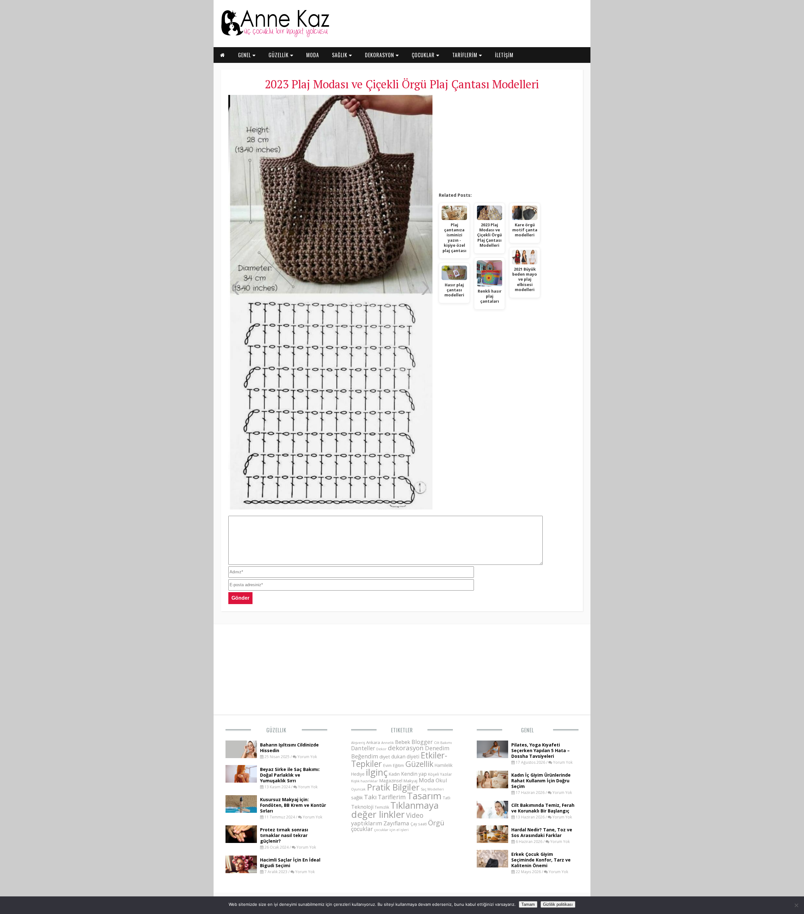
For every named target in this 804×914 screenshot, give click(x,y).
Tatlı (446, 797)
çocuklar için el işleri (391, 829)
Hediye (358, 774)
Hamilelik (444, 765)
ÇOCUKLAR (424, 55)
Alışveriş (358, 742)
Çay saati (418, 823)
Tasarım (424, 796)
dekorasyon (406, 747)
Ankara (373, 742)
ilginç (377, 772)
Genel (527, 730)
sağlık (357, 797)
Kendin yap (414, 773)
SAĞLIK (340, 55)
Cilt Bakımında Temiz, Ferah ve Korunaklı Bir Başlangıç (542, 808)
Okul (441, 780)
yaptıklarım (366, 823)
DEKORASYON (380, 55)
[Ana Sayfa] (275, 35)
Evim (387, 765)
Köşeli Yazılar (440, 774)
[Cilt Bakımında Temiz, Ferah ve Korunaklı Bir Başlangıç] (492, 816)
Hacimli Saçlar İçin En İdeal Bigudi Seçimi (290, 862)
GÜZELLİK (279, 55)
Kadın (394, 774)
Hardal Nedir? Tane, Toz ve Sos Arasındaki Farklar (541, 832)
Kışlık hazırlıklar (364, 781)
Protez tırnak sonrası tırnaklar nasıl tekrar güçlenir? (284, 835)
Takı (370, 796)
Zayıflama (396, 823)
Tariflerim (392, 797)
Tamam (528, 904)
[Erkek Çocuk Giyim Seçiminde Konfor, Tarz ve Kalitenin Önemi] (492, 865)
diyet (384, 756)
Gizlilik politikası (558, 904)
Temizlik (382, 807)
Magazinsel (390, 781)
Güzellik (276, 730)
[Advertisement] (507, 141)
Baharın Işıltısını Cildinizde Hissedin (289, 747)
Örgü (436, 822)
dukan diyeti (405, 756)
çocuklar (362, 829)
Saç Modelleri (432, 789)
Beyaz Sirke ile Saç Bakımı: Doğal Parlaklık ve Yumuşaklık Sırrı (290, 775)
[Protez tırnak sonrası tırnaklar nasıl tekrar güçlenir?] (241, 841)
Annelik (387, 742)
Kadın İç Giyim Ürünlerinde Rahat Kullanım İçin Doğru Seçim (541, 780)
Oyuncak (358, 789)
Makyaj (410, 781)
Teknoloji (362, 806)
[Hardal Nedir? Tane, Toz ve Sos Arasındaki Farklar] (492, 841)
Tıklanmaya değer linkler (395, 810)
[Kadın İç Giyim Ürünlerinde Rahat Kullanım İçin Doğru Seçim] (492, 786)
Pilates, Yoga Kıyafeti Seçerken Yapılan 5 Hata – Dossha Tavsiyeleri (540, 750)
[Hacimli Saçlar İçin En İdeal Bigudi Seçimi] (241, 871)
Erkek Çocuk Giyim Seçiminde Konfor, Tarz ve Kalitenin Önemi (541, 859)
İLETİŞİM (504, 55)
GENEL (245, 55)
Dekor (381, 748)
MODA (312, 55)
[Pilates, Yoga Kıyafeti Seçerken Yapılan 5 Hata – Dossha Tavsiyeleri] (492, 756)
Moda (426, 780)
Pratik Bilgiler (393, 787)
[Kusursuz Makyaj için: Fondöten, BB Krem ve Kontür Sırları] (241, 810)
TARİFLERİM (465, 55)
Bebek (402, 742)
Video (414, 815)
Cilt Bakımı (443, 742)
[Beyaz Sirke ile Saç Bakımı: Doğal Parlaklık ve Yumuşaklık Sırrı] (241, 780)
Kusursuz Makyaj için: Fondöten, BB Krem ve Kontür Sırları (293, 805)
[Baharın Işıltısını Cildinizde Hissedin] (241, 756)
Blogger (422, 742)
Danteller (363, 748)
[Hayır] (796, 905)
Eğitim (398, 765)
